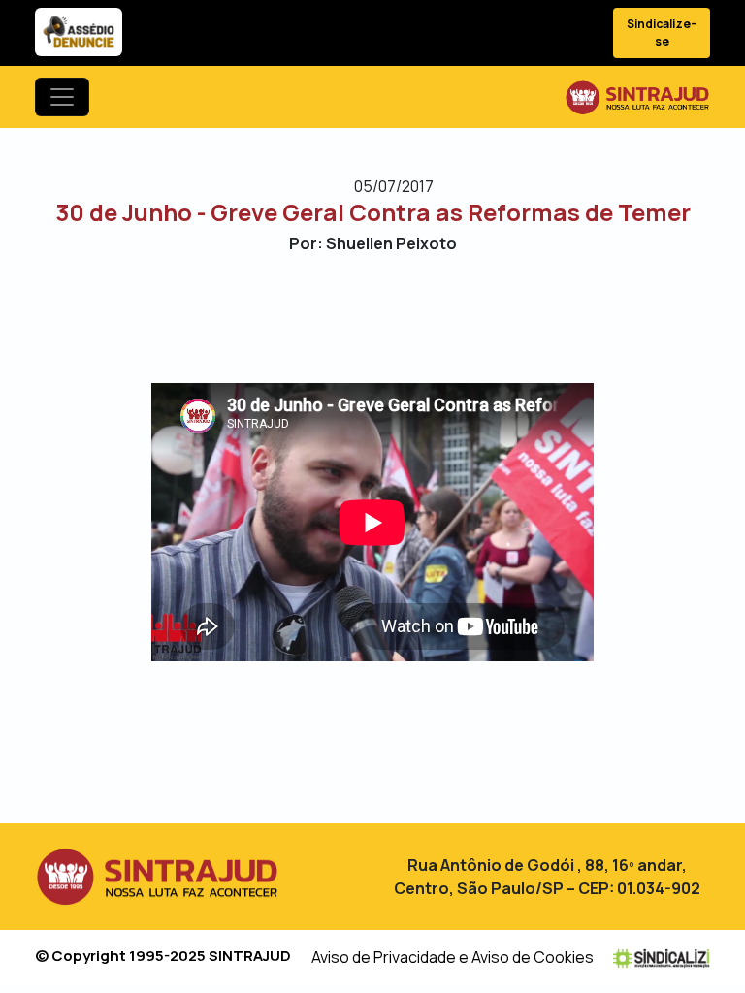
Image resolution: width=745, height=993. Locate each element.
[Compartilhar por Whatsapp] (423, 317)
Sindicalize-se (661, 32)
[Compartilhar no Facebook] (321, 317)
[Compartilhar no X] (355, 317)
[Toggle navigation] (62, 97)
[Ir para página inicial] (637, 97)
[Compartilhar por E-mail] (389, 317)
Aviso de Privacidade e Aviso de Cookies (452, 957)
